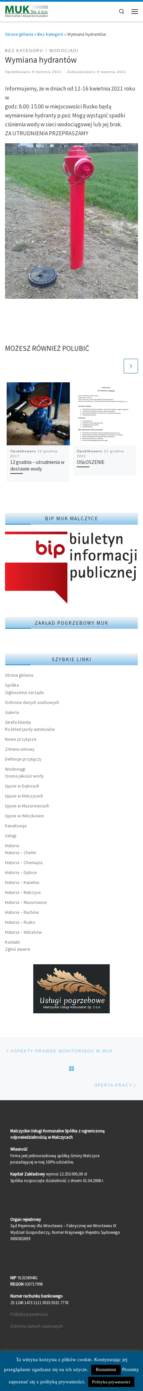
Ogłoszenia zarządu (24, 692)
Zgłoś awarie (17, 949)
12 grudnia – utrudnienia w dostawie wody (37, 465)
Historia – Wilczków (23, 932)
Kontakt (12, 942)
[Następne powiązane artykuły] (131, 366)
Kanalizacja (16, 826)
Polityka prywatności (29, 1314)
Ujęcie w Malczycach (24, 796)
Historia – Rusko (20, 922)
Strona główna (19, 34)
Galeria (12, 712)
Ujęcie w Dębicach (22, 786)
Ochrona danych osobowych (32, 702)
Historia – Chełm (20, 852)
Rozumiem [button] (106, 1369)
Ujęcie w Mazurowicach (27, 806)
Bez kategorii (50, 34)
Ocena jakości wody (24, 776)
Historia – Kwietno (22, 882)
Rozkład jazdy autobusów (30, 729)
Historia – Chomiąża (24, 862)
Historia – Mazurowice (26, 902)
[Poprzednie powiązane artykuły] (115, 366)
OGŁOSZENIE (90, 462)
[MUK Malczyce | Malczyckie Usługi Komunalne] (26, 10)
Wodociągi (15, 769)
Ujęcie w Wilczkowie (24, 816)
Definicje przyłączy (23, 759)
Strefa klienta (18, 722)
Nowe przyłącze (21, 739)
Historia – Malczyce (23, 892)
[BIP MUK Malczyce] (71, 568)
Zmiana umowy (19, 749)
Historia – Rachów (22, 912)
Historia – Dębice (21, 872)
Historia (12, 846)
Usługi (10, 836)
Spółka (12, 685)
